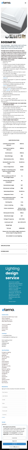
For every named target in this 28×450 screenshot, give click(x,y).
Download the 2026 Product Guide (9, 317)
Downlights (4, 367)
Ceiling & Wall (5, 353)
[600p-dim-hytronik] (3, 36)
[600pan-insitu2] (24, 36)
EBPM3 (9, 88)
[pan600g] (11, 36)
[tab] (14, 246)
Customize (14, 438)
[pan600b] (7, 36)
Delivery (3, 330)
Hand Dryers (4, 376)
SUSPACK (5, 78)
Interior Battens (5, 361)
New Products (5, 382)
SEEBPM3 (8, 90)
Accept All (14, 444)
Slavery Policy (5, 327)
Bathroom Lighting (6, 369)
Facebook (4, 424)
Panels (3, 360)
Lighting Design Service (7, 320)
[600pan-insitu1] (19, 36)
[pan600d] (15, 36)
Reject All (14, 441)
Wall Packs (4, 358)
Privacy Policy (5, 329)
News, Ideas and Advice (7, 321)
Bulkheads (4, 355)
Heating (3, 378)
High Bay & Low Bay (6, 366)
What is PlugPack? (6, 318)
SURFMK (5, 85)
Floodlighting (5, 364)
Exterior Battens (5, 363)
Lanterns (4, 375)
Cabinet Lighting (5, 370)
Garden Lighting (5, 372)
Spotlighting (4, 373)
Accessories (4, 381)
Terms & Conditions (6, 324)
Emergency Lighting (6, 352)
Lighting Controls (5, 379)
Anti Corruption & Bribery (14, 449)
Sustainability (5, 326)
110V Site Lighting (5, 357)
